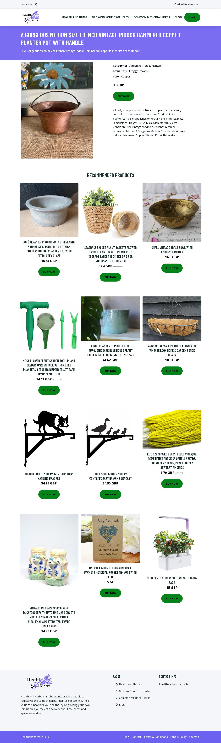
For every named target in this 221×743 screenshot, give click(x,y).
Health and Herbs (74, 17)
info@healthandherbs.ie (185, 4)
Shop (192, 17)
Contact (136, 737)
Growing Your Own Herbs (110, 17)
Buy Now (124, 96)
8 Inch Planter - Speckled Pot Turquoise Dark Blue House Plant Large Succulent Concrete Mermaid (110, 350)
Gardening (135, 65)
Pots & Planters (152, 65)
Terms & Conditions (156, 737)
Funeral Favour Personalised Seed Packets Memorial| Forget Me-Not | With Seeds (110, 572)
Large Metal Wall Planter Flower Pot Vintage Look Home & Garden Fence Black (172, 350)
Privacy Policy (178, 737)
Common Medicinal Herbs (151, 17)
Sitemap (194, 737)
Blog (178, 17)
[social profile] (36, 4)
